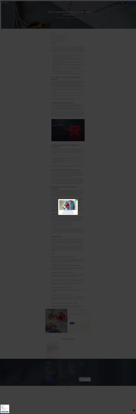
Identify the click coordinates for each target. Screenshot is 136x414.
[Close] (76, 199)
